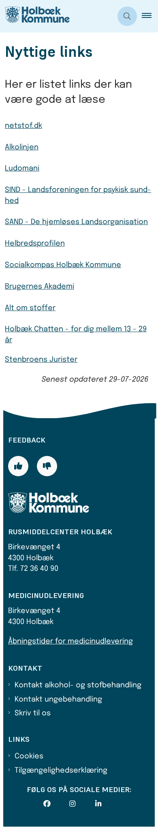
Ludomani (22, 168)
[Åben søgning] (127, 16)
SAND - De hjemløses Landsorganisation (76, 222)
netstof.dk (23, 126)
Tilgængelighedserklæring (61, 770)
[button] (150, 16)
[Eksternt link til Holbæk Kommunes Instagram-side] (82, 804)
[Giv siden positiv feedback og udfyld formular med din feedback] (18, 466)
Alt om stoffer (30, 308)
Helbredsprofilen (35, 243)
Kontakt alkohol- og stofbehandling (78, 685)
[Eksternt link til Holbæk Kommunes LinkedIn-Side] (108, 804)
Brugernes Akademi (39, 286)
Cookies (29, 756)
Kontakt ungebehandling (58, 699)
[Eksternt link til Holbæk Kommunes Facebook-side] (56, 804)
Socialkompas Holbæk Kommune (63, 265)
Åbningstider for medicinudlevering (70, 641)
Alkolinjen (21, 147)
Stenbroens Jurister (41, 359)
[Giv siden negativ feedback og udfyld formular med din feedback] (47, 466)
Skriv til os (33, 713)
